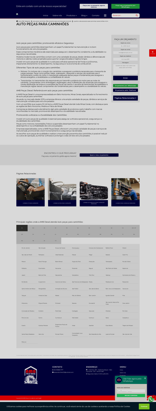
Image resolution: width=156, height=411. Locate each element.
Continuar (144, 406)
